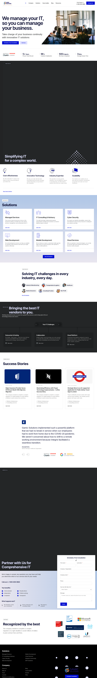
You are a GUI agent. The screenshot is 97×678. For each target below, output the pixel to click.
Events (27, 672)
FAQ (26, 675)
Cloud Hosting (9, 385)
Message (62, 593)
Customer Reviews (69, 455)
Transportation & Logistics (52, 285)
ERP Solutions (29, 660)
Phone (61, 581)
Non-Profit (63, 290)
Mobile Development (30, 654)
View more (10, 343)
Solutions (38, 3)
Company (31, 3)
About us (4, 668)
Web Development (7, 660)
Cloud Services (29, 656)
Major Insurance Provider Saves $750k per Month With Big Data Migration (15, 390)
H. (25, 3)
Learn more (8, 405)
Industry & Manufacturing (32, 285)
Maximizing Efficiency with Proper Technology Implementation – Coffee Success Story (48, 390)
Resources (58, 3)
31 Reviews (11, 55)
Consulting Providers (48, 291)
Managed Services (7, 654)
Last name (79, 562)
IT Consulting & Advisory (8, 656)
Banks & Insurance (31, 290)
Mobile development (72, 385)
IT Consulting (40, 385)
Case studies (45, 3)
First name (62, 562)
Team (3, 672)
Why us (4, 670)
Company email (64, 574)
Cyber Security (6, 658)
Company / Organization (65, 568)
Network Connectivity (30, 658)
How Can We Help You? (65, 587)
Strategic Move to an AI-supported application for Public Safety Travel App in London (79, 390)
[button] (17, 343)
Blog (52, 3)
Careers (4, 675)
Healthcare (70, 285)
